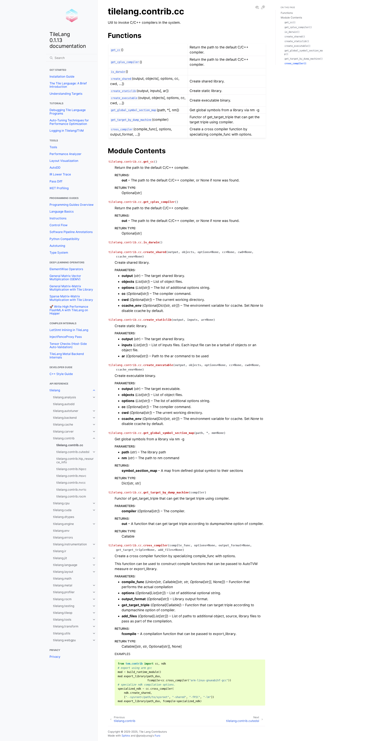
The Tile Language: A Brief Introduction (68, 85)
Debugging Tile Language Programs (68, 111)
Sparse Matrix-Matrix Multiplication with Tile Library (71, 298)
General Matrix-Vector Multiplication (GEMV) (65, 277)
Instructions (58, 218)
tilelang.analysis (64, 397)
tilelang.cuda (62, 510)
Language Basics (62, 211)
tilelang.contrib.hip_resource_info (75, 460)
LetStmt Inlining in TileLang (69, 330)
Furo (157, 735)
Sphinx (126, 735)
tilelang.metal (62, 585)
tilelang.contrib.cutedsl (72, 452)
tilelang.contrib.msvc (71, 476)
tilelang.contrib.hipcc (71, 469)
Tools (53, 147)
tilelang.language (65, 565)
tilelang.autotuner (65, 411)
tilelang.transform (65, 626)
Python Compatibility (64, 239)
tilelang (55, 390)
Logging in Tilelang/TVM (67, 130)
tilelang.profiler (64, 592)
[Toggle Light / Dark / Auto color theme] (263, 7)
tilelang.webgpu (64, 640)
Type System (59, 252)
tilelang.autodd (64, 404)
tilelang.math (62, 578)
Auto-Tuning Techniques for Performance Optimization (69, 122)
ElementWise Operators (66, 269)
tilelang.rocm (62, 599)
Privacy (55, 657)
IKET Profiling (59, 188)
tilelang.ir (59, 551)
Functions (287, 12)
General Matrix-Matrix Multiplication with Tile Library (71, 288)
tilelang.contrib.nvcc (71, 482)
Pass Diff (56, 181)
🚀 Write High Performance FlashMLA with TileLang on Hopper (69, 310)
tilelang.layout (63, 572)
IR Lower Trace (60, 174)
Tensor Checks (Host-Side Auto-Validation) (68, 345)
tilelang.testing (63, 606)
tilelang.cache (63, 424)
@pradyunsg (144, 735)
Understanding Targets (66, 93)
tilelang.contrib (64, 438)
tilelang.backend (65, 418)
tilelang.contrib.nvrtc (71, 489)
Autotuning (57, 246)
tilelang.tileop (62, 613)
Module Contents (291, 17)
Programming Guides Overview (72, 205)
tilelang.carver (63, 431)
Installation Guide (62, 76)
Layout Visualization (64, 161)
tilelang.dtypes (63, 517)
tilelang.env (61, 531)
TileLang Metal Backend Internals (67, 355)
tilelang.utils (61, 633)
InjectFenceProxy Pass (66, 337)
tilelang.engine (63, 524)
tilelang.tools (62, 619)
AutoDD (55, 167)
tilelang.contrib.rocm (71, 496)
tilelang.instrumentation (70, 544)
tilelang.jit (60, 558)
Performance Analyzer (65, 154)
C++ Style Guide (61, 374)
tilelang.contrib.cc (69, 445)
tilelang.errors (63, 537)
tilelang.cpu (61, 503)
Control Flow (59, 225)
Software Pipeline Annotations (71, 232)
